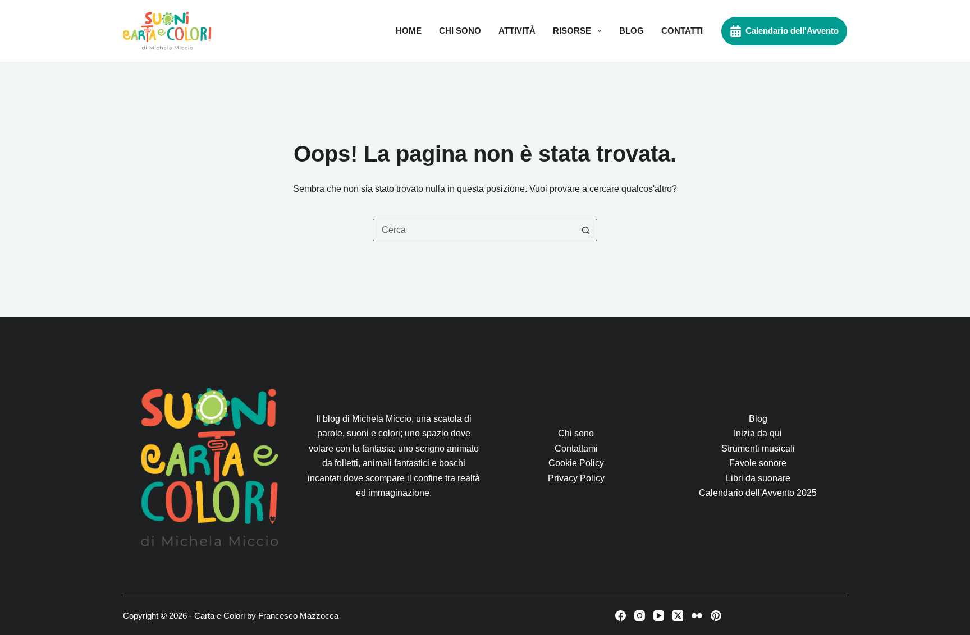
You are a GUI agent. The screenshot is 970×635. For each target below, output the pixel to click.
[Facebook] (620, 615)
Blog (631, 30)
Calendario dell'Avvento (792, 30)
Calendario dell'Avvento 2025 (758, 493)
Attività (517, 30)
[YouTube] (658, 615)
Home (409, 30)
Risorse (572, 30)
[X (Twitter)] (677, 615)
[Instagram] (639, 615)
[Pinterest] (716, 615)
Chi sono (460, 30)
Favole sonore (757, 463)
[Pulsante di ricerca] (585, 230)
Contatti (682, 30)
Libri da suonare (758, 478)
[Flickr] (697, 615)
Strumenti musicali (758, 448)
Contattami (576, 448)
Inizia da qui (758, 433)
